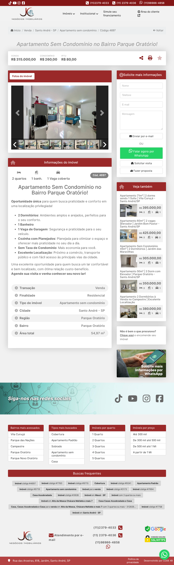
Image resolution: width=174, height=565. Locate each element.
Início (17, 30)
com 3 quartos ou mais (126, 495)
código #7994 (143, 489)
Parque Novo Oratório (24, 458)
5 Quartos (98, 458)
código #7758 (152, 506)
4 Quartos (98, 452)
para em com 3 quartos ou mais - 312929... (73, 506)
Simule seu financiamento (112, 13)
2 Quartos (98, 440)
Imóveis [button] (67, 13)
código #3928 (68, 495)
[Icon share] (10, 3)
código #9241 (121, 483)
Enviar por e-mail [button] (142, 136)
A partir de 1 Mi (142, 452)
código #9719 (30, 489)
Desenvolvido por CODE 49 (158, 560)
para (91, 489)
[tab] (22, 76)
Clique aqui (127, 335)
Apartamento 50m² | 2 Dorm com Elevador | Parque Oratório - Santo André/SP (140, 274)
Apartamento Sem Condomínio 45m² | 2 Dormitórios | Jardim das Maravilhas (140, 248)
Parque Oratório (21, 452)
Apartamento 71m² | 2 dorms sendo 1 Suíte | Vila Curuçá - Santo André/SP (137, 198)
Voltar (159, 30)
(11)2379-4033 (99, 3)
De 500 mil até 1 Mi (144, 446)
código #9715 (78, 483)
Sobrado (56, 446)
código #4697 (25, 483)
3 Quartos (98, 446)
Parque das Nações (22, 440)
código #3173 (117, 489)
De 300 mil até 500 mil (146, 440)
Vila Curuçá (18, 434)
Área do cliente (149, 11)
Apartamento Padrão (64, 440)
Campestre (17, 446)
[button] (18, 113)
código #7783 (52, 483)
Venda (28, 30)
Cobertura (57, 434)
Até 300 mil (140, 434)
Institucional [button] (87, 13)
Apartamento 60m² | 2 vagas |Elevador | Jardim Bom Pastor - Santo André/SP (139, 223)
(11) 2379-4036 (126, 3)
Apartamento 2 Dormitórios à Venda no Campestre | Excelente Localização (140, 299)
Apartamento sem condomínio (78, 30)
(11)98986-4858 (154, 3)
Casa (54, 461)
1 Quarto (97, 434)
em (95, 495)
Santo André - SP (45, 30)
